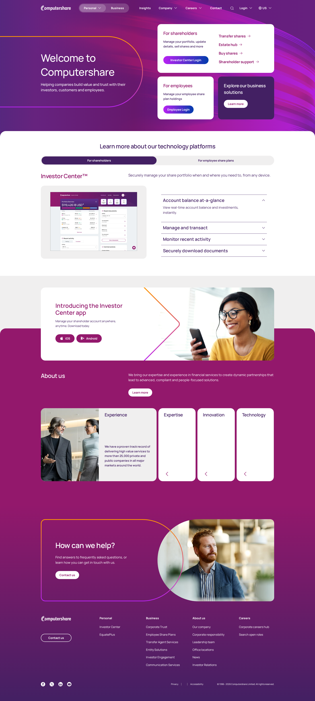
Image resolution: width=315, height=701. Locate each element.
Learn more (236, 104)
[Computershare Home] (56, 619)
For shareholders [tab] (99, 160)
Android (91, 338)
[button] (214, 200)
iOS (67, 338)
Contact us (67, 575)
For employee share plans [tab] (216, 160)
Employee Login (178, 110)
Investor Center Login (185, 60)
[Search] (232, 8)
